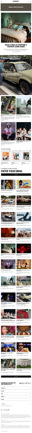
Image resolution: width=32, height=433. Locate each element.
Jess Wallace (10, 355)
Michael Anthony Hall (23, 225)
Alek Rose (24, 372)
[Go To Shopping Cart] (30, 1)
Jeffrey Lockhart (22, 193)
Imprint (2, 405)
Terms (10, 405)
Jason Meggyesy (26, 289)
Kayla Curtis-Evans (26, 272)
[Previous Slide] (2, 156)
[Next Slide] (30, 156)
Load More (16, 376)
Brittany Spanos (6, 288)
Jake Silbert (6, 192)
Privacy (4, 405)
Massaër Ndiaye (6, 372)
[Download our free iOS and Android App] (22, 383)
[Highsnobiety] (16, 1)
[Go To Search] (28, 1)
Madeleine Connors (7, 225)
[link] (16, 32)
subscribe (16, 174)
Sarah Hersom (6, 241)
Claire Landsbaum (22, 241)
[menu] (1, 1)
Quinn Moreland (17, 51)
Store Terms (7, 405)
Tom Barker (21, 355)
